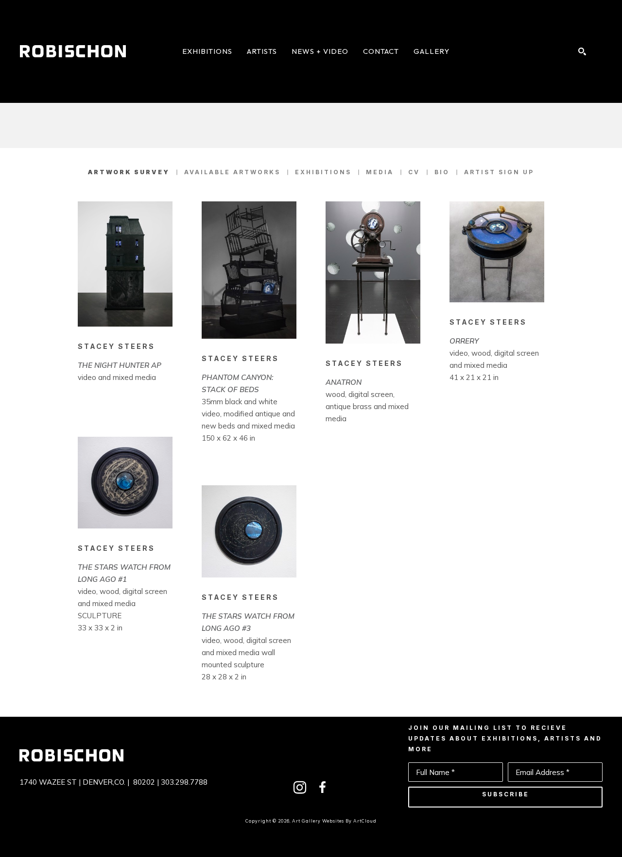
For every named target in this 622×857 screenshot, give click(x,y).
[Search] (582, 51)
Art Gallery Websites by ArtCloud (334, 821)
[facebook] (322, 787)
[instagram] (300, 787)
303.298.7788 (184, 782)
